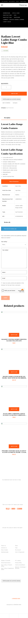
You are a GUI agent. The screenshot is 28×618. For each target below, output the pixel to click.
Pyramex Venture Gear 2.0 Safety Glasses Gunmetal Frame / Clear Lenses (14, 452)
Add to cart (14, 93)
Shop (16, 545)
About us (3, 545)
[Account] (10, 616)
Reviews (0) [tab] (7, 222)
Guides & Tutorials (5, 560)
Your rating (4, 241)
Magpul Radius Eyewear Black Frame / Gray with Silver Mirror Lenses (14, 378)
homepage (6, 13)
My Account (18, 550)
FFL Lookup (18, 560)
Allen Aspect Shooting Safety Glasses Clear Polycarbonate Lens (14, 415)
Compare (15, 103)
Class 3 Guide (4, 550)
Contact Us (4, 548)
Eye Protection (10, 108)
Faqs (16, 548)
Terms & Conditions (20, 565)
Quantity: (4, 83)
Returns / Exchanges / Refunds (20, 567)
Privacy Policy (18, 563)
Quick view (23, 314)
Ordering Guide (4, 552)
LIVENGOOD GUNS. (16, 598)
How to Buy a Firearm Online (6, 565)
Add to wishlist (6, 103)
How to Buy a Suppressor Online (7, 569)
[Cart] (20, 616)
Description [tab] (7, 117)
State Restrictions (5, 563)
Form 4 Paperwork (19, 552)
